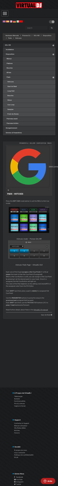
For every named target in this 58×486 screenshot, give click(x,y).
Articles (17, 430)
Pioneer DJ (26, 35)
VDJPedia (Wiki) (20, 428)
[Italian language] (17, 21)
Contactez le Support (21, 423)
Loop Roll (9, 91)
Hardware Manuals (12, 35)
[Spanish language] (7, 21)
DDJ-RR (37, 35)
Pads (10, 38)
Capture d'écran (20, 406)
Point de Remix (12, 114)
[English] (4, 21)
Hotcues (18, 38)
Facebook (19, 477)
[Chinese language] (21, 21)
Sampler (9, 109)
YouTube (19, 479)
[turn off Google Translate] (8, 190)
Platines (9, 63)
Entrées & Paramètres (13, 133)
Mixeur (8, 59)
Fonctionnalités (19, 401)
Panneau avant (11, 119)
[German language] (14, 21)
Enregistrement (11, 128)
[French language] (11, 21)
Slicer (8, 100)
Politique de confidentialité (23, 455)
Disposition (47, 35)
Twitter (18, 484)
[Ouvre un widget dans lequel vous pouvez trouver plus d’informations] (48, 481)
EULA (16, 457)
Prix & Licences (19, 403)
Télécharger (18, 396)
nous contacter (19, 453)
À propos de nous (20, 450)
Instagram (19, 482)
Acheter (17, 399)
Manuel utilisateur (20, 426)
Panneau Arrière (11, 123)
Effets (8, 72)
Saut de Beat (11, 86)
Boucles (9, 68)
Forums (17, 433)
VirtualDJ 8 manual (41, 310)
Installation (9, 49)
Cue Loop (9, 105)
